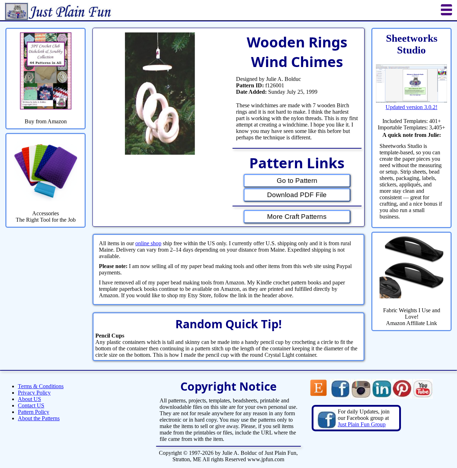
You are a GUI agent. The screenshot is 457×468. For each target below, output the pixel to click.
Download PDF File (297, 195)
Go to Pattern (297, 180)
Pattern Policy (33, 412)
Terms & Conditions (41, 386)
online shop (148, 243)
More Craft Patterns (297, 216)
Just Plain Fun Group (362, 424)
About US (29, 399)
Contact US (31, 405)
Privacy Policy (34, 393)
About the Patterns (39, 418)
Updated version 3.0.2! (411, 107)
